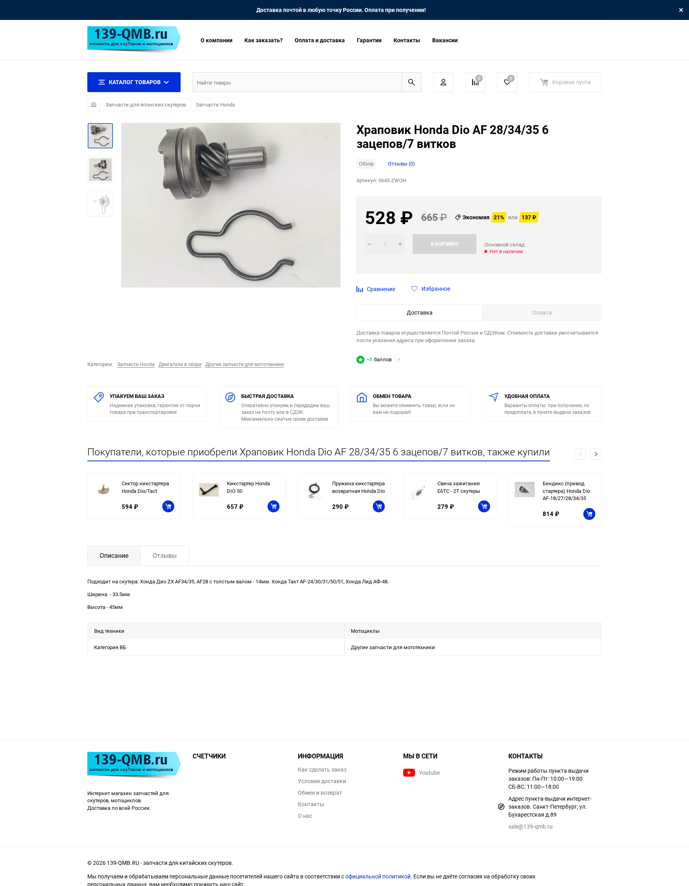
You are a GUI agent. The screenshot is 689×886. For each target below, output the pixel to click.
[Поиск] (411, 82)
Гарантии (369, 40)
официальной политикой (378, 876)
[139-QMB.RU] (134, 767)
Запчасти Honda (215, 104)
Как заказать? (263, 40)
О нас (305, 816)
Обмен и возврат (320, 792)
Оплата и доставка (320, 40)
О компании (216, 40)
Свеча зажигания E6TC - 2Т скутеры (458, 487)
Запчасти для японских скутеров (146, 104)
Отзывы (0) (401, 163)
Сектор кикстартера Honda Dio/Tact (145, 487)
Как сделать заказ (322, 769)
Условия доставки (322, 781)
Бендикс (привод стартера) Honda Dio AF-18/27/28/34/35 (566, 491)
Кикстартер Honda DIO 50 (248, 487)
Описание (114, 555)
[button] (596, 454)
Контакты (407, 40)
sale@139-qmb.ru (530, 826)
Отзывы (165, 555)
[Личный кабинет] (443, 82)
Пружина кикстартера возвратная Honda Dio (358, 487)
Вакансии (445, 40)
